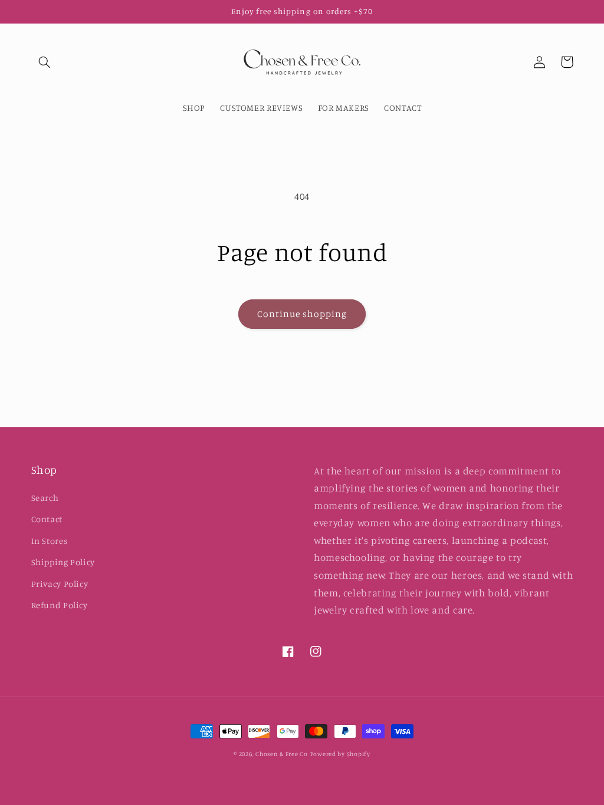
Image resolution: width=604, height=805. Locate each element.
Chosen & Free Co (281, 753)
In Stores (49, 541)
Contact (47, 519)
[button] (44, 61)
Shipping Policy (63, 562)
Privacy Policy (59, 584)
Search (45, 498)
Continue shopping (302, 313)
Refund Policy (59, 605)
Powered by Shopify (340, 753)
